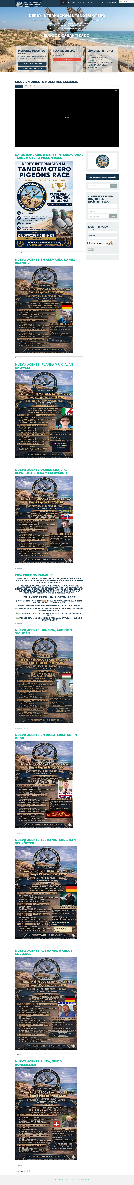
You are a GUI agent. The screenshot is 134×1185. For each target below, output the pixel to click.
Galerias (100, 2)
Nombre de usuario (93, 230)
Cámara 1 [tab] (19, 86)
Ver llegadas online (67, 59)
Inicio (64, 2)
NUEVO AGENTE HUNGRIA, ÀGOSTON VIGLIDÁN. (43, 632)
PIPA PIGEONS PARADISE (34, 575)
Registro (113, 216)
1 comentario (26, 728)
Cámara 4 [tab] (45, 86)
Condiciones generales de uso (66, 1179)
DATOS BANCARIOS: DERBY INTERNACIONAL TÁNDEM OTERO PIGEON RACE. (49, 156)
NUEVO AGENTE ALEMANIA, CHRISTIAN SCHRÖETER (45, 841)
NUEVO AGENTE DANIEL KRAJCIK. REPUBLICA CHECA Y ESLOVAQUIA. (42, 471)
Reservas (71, 2)
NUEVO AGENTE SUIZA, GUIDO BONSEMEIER (38, 1063)
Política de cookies (50, 1179)
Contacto (79, 1179)
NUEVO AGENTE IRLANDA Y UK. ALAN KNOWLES (44, 366)
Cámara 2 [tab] (28, 86)
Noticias (91, 2)
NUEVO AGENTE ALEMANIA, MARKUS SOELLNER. (43, 952)
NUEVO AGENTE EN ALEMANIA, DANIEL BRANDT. (45, 261)
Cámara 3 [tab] (37, 86)
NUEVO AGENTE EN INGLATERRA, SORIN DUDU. (46, 736)
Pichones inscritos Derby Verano (32, 68)
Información (112, 2)
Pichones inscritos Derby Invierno (32, 63)
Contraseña (91, 235)
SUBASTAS (81, 2)
